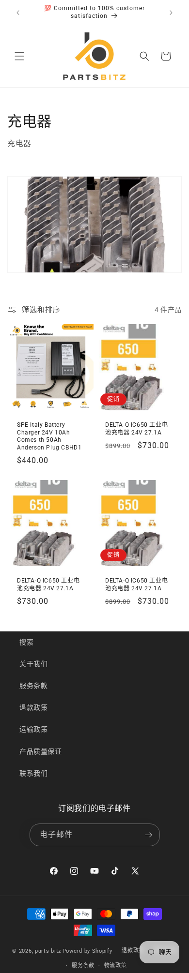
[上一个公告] (18, 12)
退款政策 (33, 707)
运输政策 (33, 729)
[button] (19, 56)
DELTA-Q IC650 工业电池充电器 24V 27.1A (136, 428)
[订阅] (148, 834)
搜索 (26, 642)
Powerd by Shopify (87, 951)
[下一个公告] (171, 12)
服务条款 (33, 685)
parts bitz (48, 951)
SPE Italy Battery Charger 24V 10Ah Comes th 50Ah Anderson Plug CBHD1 (49, 436)
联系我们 (33, 773)
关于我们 (33, 664)
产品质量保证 (40, 751)
